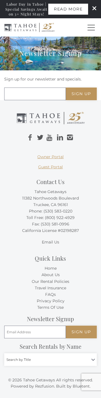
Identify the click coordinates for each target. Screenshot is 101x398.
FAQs (50, 294)
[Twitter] (40, 137)
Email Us (50, 242)
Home (51, 268)
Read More (68, 9)
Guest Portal (50, 166)
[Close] (92, 9)
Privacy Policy (51, 300)
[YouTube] (49, 137)
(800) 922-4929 (60, 217)
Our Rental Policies (50, 281)
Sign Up (81, 93)
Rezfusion (44, 386)
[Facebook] (30, 137)
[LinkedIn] (60, 137)
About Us (51, 274)
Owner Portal (50, 156)
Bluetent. (82, 386)
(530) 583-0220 (57, 211)
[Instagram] (69, 137)
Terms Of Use (50, 307)
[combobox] (50, 359)
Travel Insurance (50, 287)
